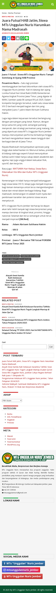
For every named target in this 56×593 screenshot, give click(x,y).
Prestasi (17, 13)
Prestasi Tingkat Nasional (13, 262)
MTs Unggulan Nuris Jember (23, 576)
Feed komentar (13, 442)
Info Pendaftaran (14, 417)
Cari (4, 342)
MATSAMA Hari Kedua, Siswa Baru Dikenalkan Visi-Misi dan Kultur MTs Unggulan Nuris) (25, 172)
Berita (10, 13)
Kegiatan (10, 328)
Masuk (10, 436)
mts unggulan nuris (11, 256)
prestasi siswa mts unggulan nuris (16, 259)
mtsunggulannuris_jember (22, 569)
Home (4, 13)
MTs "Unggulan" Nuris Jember (24, 563)
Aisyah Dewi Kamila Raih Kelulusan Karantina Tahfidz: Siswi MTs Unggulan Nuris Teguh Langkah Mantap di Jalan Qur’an (15, 282)
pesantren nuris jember (30, 256)
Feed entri (11, 439)
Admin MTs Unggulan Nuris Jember (15, 33)
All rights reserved (44, 590)
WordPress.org (13, 444)
